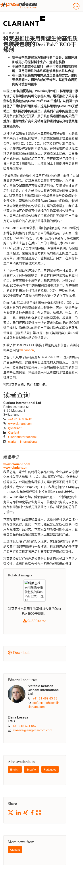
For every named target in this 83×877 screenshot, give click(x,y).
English (14, 769)
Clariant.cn (26, 350)
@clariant (14, 428)
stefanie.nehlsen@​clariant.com (43, 704)
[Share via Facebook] (32, 813)
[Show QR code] (38, 813)
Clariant (13, 432)
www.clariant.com (20, 423)
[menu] (76, 6)
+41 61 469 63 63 (45, 698)
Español (32, 769)
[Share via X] (11, 812)
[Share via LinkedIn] (18, 813)
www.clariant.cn (15, 467)
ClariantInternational (22, 437)
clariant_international (22, 441)
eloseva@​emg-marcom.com (32, 730)
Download (20, 652)
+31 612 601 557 (25, 725)
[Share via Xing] (26, 813)
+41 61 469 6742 (20, 419)
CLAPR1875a (36, 620)
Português (50, 769)
